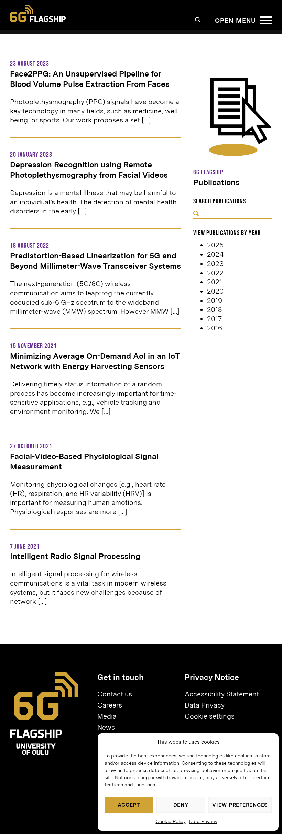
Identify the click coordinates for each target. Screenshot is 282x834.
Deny (180, 805)
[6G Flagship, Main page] (38, 13)
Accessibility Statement (222, 694)
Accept (129, 805)
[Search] (198, 20)
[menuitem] (137, 694)
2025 (215, 245)
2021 (214, 282)
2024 (215, 254)
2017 (214, 319)
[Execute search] (196, 214)
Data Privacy (203, 821)
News (106, 727)
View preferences (240, 805)
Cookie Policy (171, 821)
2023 (215, 264)
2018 (214, 309)
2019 (214, 300)
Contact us (114, 694)
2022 (215, 273)
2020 (215, 291)
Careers (109, 705)
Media (107, 716)
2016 (214, 328)
